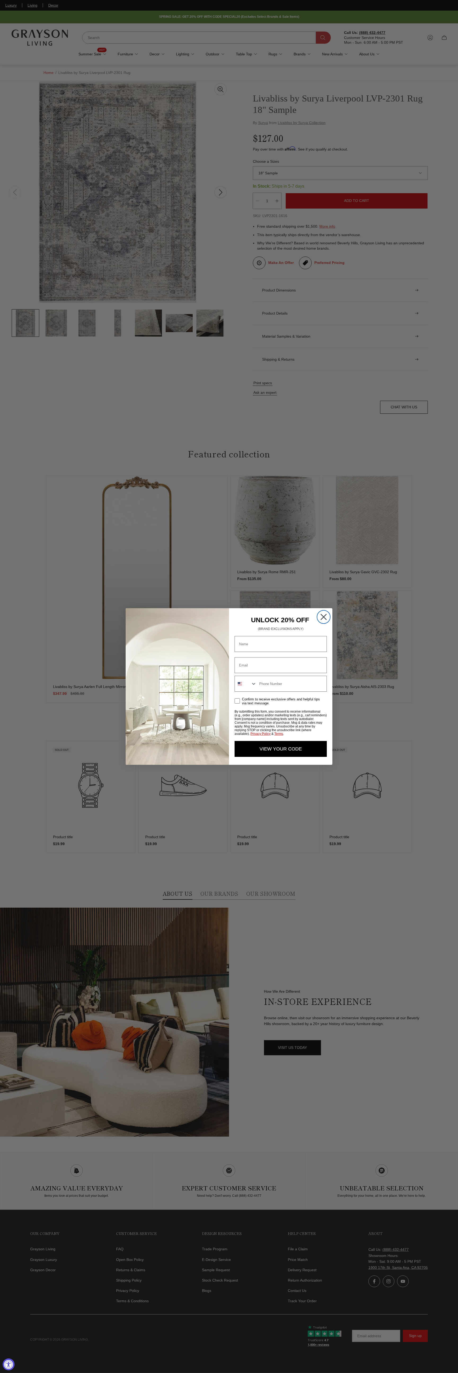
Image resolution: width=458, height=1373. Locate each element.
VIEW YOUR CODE (280, 749)
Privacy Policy (260, 734)
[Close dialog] (323, 617)
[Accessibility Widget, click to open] (9, 1364)
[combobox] (246, 683)
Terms (278, 734)
